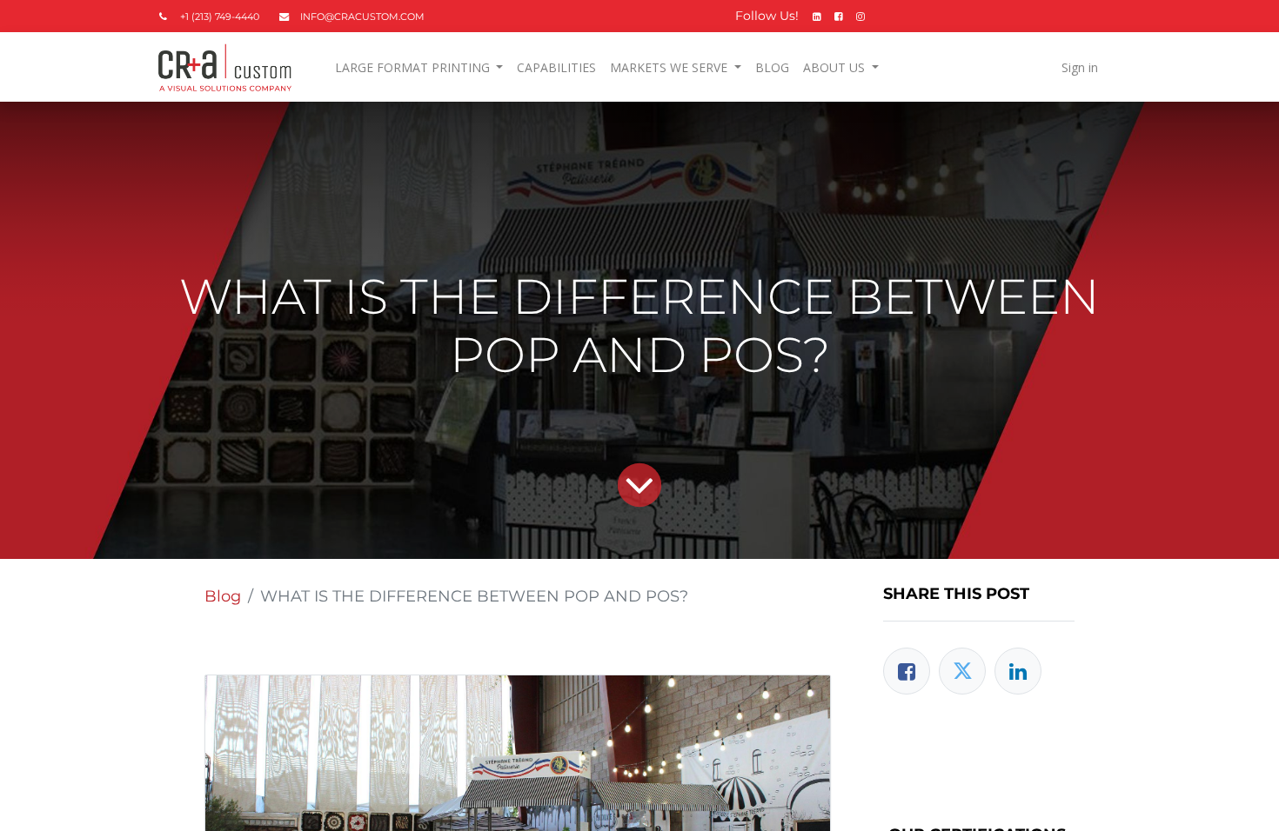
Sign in (1079, 67)
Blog (222, 596)
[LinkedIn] (1017, 671)
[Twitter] (962, 671)
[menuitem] (556, 67)
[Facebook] (906, 671)
